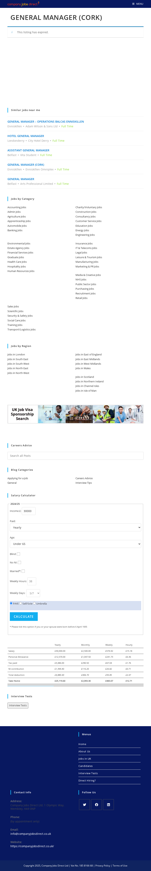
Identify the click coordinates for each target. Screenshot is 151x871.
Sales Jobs (13, 306)
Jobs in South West (18, 363)
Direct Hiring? (87, 780)
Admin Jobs (14, 212)
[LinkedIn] (108, 804)
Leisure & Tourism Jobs (89, 257)
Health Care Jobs (17, 262)
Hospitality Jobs (16, 266)
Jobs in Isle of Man (86, 390)
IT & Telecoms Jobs (86, 248)
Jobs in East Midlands (88, 359)
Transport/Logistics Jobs (21, 329)
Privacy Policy (102, 865)
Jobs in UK (84, 758)
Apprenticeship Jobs (19, 221)
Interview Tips (84, 483)
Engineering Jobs (85, 235)
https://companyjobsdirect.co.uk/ (32, 846)
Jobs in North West (18, 373)
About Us (84, 751)
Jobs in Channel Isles (87, 386)
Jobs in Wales (83, 368)
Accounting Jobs (16, 207)
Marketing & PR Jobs (87, 266)
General (12, 483)
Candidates (85, 766)
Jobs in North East (17, 368)
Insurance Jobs (84, 243)
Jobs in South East (17, 359)
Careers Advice (84, 478)
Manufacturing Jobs (87, 262)
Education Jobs (84, 225)
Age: (12, 537)
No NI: (13, 562)
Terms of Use (120, 865)
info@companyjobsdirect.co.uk (30, 834)
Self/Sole (27, 603)
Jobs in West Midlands (88, 363)
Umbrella (41, 603)
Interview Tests (18, 705)
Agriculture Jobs (16, 216)
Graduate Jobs (15, 257)
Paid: (13, 521)
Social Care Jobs (16, 320)
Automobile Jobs (17, 225)
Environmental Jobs (18, 243)
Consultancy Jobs (86, 216)
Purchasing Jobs (85, 288)
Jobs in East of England (89, 354)
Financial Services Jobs (20, 252)
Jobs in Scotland (85, 377)
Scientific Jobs (15, 311)
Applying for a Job (17, 478)
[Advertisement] (75, 75)
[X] (84, 804)
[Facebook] (96, 804)
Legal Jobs (81, 252)
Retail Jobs (81, 298)
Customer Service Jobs (88, 221)
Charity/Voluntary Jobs (89, 207)
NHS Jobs (81, 279)
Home (82, 744)
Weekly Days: (18, 593)
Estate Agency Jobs (18, 248)
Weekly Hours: (18, 581)
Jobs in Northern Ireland (90, 381)
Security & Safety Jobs (20, 315)
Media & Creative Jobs (88, 275)
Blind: (13, 554)
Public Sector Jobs (86, 284)
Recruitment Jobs (86, 293)
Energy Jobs (82, 230)
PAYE (15, 603)
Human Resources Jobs (20, 271)
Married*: (15, 571)
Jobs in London (16, 354)
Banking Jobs (14, 230)
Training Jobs (14, 325)
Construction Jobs (86, 212)
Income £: (15, 511)
